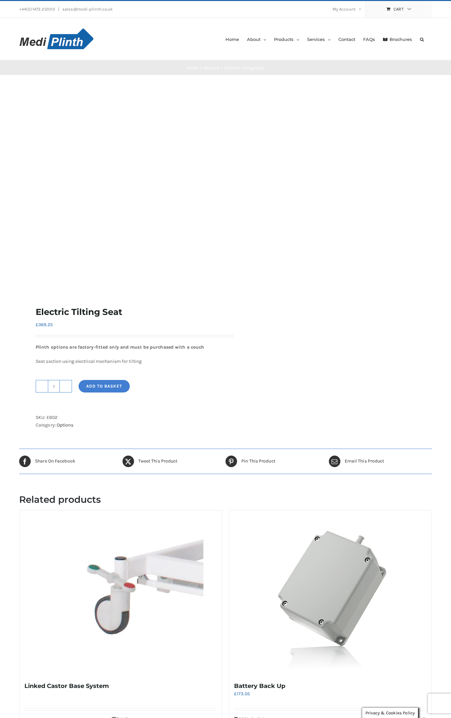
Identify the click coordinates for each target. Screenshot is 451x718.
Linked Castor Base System (66, 686)
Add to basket (104, 386)
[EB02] (118, 190)
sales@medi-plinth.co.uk (87, 9)
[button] (422, 39)
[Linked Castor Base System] (120, 592)
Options (65, 425)
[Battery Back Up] (330, 592)
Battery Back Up (259, 686)
